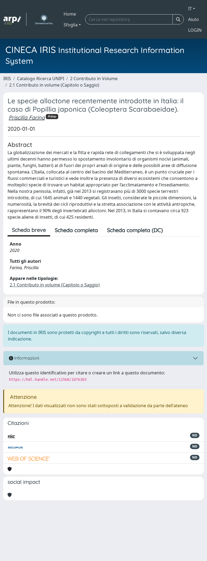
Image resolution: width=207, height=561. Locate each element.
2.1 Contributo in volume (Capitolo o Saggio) (54, 85)
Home (70, 14)
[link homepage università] (44, 19)
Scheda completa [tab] (76, 230)
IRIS (7, 78)
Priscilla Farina (27, 117)
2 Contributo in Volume (94, 78)
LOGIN (195, 30)
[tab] (172, 230)
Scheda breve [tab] (29, 229)
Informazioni (26, 358)
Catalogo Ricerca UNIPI (40, 78)
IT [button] (190, 9)
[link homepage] (14, 19)
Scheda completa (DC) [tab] (135, 230)
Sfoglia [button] (71, 25)
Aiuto (193, 19)
